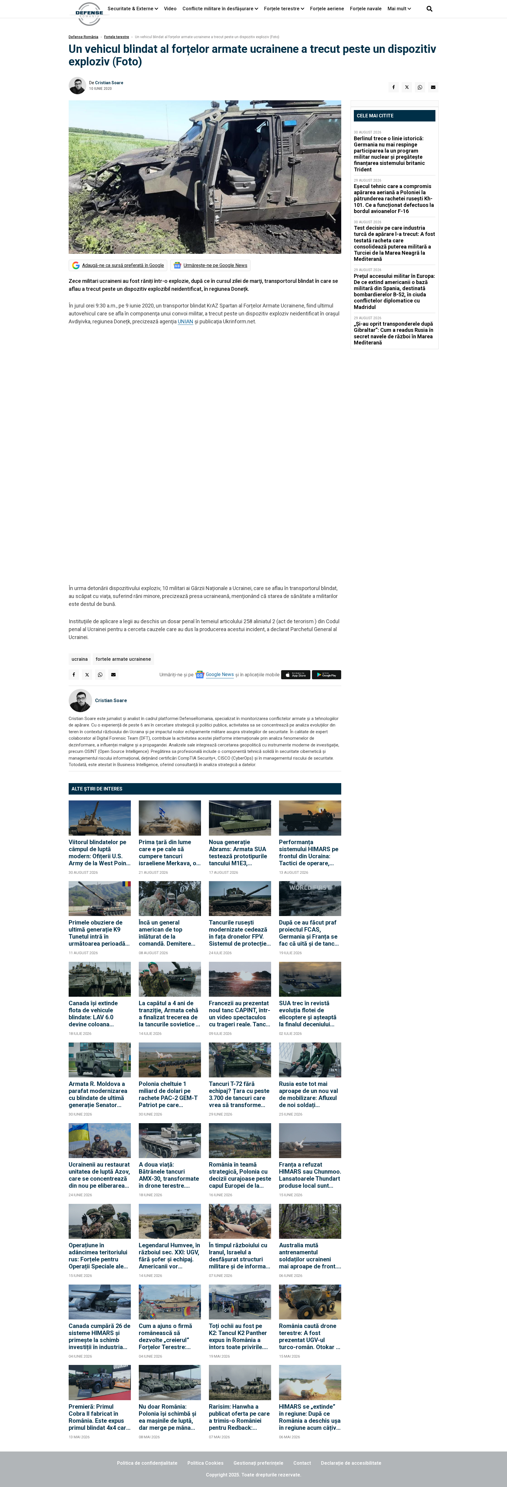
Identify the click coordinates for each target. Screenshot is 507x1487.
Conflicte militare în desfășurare (218, 8)
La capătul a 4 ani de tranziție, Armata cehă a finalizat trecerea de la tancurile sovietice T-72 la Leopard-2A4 (170, 1014)
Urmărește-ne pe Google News (215, 265)
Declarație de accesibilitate (351, 1463)
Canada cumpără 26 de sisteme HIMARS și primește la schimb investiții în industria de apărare (99, 1336)
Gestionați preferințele (258, 1463)
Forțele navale (366, 8)
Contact (302, 1463)
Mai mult (398, 8)
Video (170, 8)
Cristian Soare (109, 82)
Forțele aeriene (327, 8)
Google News (220, 674)
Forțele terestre (282, 8)
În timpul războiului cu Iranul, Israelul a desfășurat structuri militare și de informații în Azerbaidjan (240, 1256)
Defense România (83, 37)
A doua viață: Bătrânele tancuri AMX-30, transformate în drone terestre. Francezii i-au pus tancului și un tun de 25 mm (169, 1175)
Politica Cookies (205, 1463)
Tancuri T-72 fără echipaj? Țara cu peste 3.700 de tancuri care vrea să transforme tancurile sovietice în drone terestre (239, 1094)
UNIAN (185, 321)
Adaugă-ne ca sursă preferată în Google (123, 265)
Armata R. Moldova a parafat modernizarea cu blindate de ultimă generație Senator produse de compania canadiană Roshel (98, 1094)
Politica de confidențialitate (147, 1463)
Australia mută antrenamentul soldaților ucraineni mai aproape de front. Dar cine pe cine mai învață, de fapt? (308, 1256)
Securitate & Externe (130, 8)
